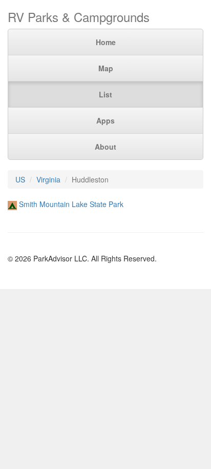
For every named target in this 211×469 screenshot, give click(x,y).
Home (106, 42)
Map (105, 68)
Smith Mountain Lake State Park (71, 204)
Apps (105, 120)
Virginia (48, 179)
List (105, 94)
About (105, 146)
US (20, 179)
